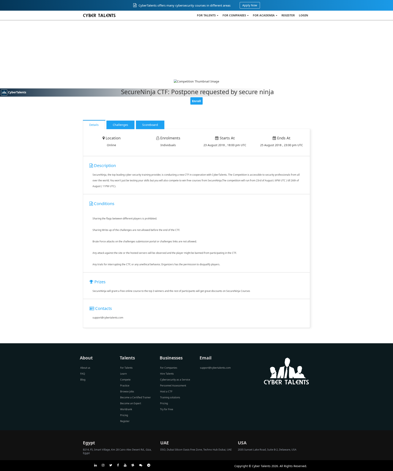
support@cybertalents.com (215, 367)
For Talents (206, 15)
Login (303, 15)
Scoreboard (150, 125)
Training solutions (170, 397)
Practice (124, 385)
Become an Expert (130, 403)
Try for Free (166, 409)
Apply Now (249, 5)
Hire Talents (167, 373)
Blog (82, 379)
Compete (125, 379)
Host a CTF (166, 391)
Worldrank (126, 409)
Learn (123, 373)
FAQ (82, 373)
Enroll (196, 101)
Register (288, 15)
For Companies (234, 15)
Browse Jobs (127, 391)
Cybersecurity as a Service (175, 379)
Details (94, 125)
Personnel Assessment (173, 385)
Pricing (124, 415)
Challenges (120, 125)
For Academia (264, 15)
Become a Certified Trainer (135, 397)
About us (85, 367)
